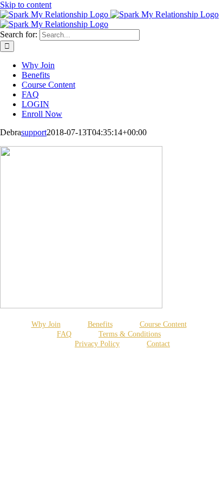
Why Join (46, 324)
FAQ (64, 334)
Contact (158, 344)
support (34, 132)
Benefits (100, 324)
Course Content (163, 324)
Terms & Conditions (130, 334)
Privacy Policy (97, 344)
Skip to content (25, 4)
